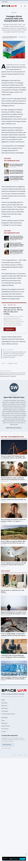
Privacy (15, 755)
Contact (3, 731)
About (3, 720)
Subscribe (5, 1)
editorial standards (4, 376)
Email (15, 363)
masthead (13, 376)
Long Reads (4, 711)
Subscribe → (8, 744)
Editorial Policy (5, 726)
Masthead (4, 723)
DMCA (25, 755)
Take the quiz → (9, 329)
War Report (4, 708)
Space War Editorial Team (10, 37)
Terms (20, 755)
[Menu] (25, 5)
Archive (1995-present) (8, 714)
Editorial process (22, 37)
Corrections (5, 728)
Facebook (10, 363)
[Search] (21, 6)
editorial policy (14, 424)
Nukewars (4, 705)
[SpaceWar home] (9, 6)
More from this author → (14, 427)
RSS (10, 748)
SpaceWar (4, 703)
